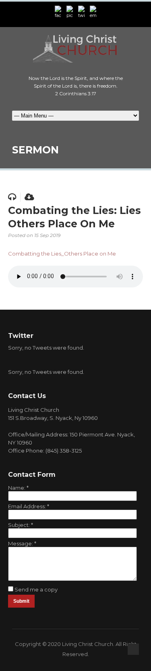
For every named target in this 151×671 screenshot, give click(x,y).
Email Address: (28, 506)
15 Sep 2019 (47, 235)
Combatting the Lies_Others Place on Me (62, 253)
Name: (18, 487)
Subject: (20, 525)
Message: (22, 543)
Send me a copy (36, 589)
